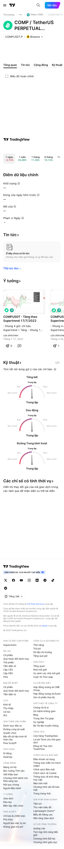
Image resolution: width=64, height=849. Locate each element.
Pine (5, 676)
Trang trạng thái (42, 793)
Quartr (45, 625)
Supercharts (9, 645)
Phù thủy (8, 819)
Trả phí (37, 648)
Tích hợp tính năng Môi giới (45, 833)
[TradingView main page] (16, 566)
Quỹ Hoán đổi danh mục (16, 658)
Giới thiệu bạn (10, 774)
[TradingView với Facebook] (13, 580)
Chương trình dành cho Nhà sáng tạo (15, 779)
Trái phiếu (8, 662)
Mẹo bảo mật (40, 783)
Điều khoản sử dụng (44, 759)
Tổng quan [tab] (10, 65)
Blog (35, 714)
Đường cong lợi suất (14, 729)
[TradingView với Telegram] (45, 580)
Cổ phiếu (8, 655)
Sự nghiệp (38, 722)
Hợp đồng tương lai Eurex (47, 693)
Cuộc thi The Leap (43, 676)
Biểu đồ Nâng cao (43, 814)
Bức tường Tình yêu (13, 770)
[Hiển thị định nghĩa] (18, 183)
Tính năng (38, 645)
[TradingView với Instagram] (29, 580)
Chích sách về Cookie (44, 773)
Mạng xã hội (9, 767)
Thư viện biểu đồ (42, 807)
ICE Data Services (35, 604)
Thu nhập (8, 708)
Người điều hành (12, 788)
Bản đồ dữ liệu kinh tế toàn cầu (15, 738)
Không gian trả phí (13, 826)
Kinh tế (7, 704)
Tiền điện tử (9, 666)
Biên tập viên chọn (13, 805)
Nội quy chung (11, 784)
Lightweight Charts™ (44, 810)
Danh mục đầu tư (12, 725)
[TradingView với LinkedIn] (37, 580)
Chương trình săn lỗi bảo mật (46, 788)
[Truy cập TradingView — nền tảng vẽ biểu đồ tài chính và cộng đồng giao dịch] (16, 139)
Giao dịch (8, 798)
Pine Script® (9, 743)
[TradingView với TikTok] (53, 580)
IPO (5, 715)
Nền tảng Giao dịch (43, 818)
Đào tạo (7, 802)
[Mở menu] (4, 5)
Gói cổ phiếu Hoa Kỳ (44, 697)
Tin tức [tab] (25, 65)
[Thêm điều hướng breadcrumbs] (20, 14)
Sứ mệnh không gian (44, 711)
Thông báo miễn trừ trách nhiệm (47, 764)
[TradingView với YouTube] (21, 580)
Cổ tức (7, 711)
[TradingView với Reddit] (5, 588)
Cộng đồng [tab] (41, 65)
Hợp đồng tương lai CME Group (46, 688)
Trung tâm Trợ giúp (43, 718)
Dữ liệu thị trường (42, 652)
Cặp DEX (8, 673)
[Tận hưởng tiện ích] (57, 362)
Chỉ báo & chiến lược (14, 815)
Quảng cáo (39, 828)
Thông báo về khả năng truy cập (46, 778)
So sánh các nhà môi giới (46, 673)
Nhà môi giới (40, 669)
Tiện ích (37, 803)
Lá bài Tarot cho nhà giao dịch (47, 741)
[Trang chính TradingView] (12, 5)
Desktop (7, 756)
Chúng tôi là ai (41, 707)
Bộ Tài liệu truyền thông (46, 725)
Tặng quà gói (40, 655)
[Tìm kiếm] (38, 5)
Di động (7, 753)
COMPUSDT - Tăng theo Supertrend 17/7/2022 (20, 318)
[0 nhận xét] (19, 345)
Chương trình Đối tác (44, 838)
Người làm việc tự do (14, 823)
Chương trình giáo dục (45, 842)
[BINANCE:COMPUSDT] (7, 310)
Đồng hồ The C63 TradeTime (42, 747)
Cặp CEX (8, 669)
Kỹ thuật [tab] (57, 65)
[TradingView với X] (5, 580)
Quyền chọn (9, 732)
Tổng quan (39, 666)
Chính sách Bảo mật (44, 769)
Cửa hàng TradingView (45, 735)
